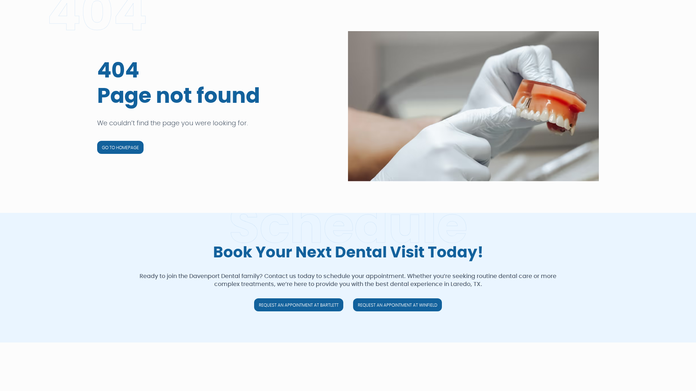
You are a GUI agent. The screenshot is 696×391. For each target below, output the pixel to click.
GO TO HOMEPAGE (120, 148)
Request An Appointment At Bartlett (299, 305)
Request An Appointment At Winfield (397, 305)
